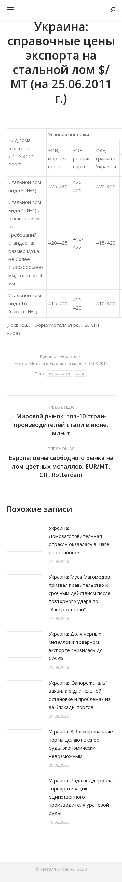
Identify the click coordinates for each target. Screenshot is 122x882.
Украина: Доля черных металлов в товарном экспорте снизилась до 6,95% (76, 645)
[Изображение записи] (24, 539)
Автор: (49, 363)
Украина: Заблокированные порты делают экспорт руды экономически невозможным (81, 743)
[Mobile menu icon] (10, 10)
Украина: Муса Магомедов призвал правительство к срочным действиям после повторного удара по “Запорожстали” (80, 593)
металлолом (59, 373)
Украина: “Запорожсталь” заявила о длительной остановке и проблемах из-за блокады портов (81, 694)
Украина (68, 357)
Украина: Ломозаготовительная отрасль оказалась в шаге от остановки (79, 540)
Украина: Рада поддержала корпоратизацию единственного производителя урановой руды (81, 796)
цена (80, 373)
